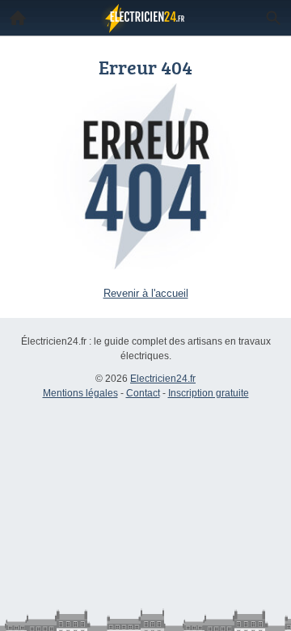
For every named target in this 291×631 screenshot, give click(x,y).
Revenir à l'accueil (145, 293)
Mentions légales (80, 393)
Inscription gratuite (208, 393)
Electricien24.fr (163, 378)
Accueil (18, 18)
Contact (143, 393)
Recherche (273, 18)
